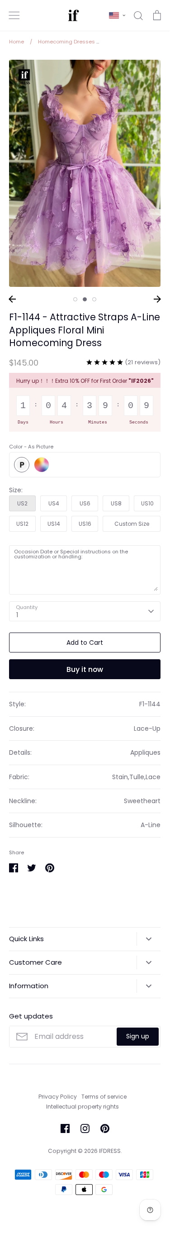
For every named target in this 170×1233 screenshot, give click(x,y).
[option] (85, 173)
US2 (22, 503)
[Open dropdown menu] (149, 939)
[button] (117, 15)
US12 (22, 524)
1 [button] (75, 299)
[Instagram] (85, 1128)
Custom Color (41, 464)
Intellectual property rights (82, 1106)
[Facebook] (65, 1128)
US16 (85, 524)
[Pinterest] (105, 1128)
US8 (116, 503)
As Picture (21, 464)
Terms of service (104, 1096)
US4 (53, 503)
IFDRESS (110, 1151)
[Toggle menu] (14, 15)
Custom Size (131, 524)
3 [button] (94, 299)
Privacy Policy (57, 1096)
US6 (85, 503)
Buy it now (84, 669)
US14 (53, 524)
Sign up (137, 1036)
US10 (147, 503)
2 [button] (85, 299)
